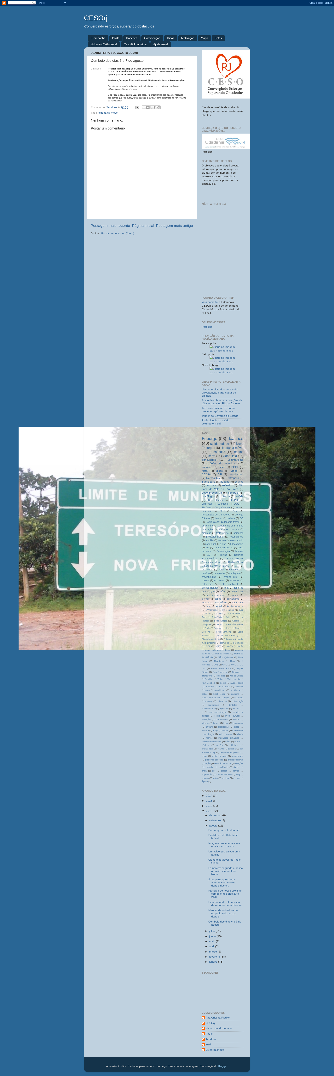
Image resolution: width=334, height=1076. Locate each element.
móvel (223, 591)
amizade (210, 686)
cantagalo (234, 573)
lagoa (225, 723)
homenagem (221, 719)
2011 (209, 810)
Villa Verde (207, 569)
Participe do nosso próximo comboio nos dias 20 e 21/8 (225, 893)
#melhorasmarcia (235, 606)
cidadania (238, 697)
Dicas (170, 38)
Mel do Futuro (222, 653)
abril (212, 946)
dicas (219, 470)
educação (207, 511)
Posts (115, 38)
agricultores (209, 459)
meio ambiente (225, 734)
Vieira (219, 679)
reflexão (227, 485)
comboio (233, 492)
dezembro (215, 815)
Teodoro (211, 1039)
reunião (209, 540)
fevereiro (215, 956)
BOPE (235, 467)
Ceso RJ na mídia (135, 44)
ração (207, 763)
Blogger (222, 1066)
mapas (225, 730)
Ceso (237, 628)
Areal (235, 511)
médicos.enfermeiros (212, 741)
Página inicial (143, 226)
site (214, 771)
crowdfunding (209, 577)
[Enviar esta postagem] (137, 107)
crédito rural (231, 577)
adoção (224, 481)
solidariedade (219, 443)
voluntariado (236, 540)
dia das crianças (229, 529)
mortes (209, 738)
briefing (206, 573)
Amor (204, 617)
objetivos (234, 745)
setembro (215, 820)
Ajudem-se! (160, 44)
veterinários (221, 602)
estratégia (207, 584)
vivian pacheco (215, 1049)
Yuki (208, 1044)
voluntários (237, 602)
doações (235, 438)
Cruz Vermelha (223, 632)
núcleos (205, 745)
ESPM (234, 500)
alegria (223, 683)
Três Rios (220, 676)
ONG (224, 665)
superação (207, 774)
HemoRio (224, 643)
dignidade (224, 708)
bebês (205, 694)
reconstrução (236, 536)
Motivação (187, 38)
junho (213, 936)
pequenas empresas (230, 752)
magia (215, 730)
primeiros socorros (214, 760)
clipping (208, 701)
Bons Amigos (220, 621)
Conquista (230, 456)
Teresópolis (217, 452)
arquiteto (239, 686)
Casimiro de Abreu (222, 628)
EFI (220, 474)
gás (213, 591)
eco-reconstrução (218, 712)
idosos (236, 719)
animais (206, 467)
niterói (237, 741)
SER (236, 566)
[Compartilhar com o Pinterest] (159, 107)
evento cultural (232, 716)
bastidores (235, 690)
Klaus (227, 650)
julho (212, 931)
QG (241, 518)
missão (240, 734)
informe (205, 723)
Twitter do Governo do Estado (220, 415)
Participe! (207, 326)
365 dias (218, 613)
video (222, 467)
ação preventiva (212, 492)
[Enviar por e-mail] (144, 107)
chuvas (239, 481)
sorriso (236, 771)
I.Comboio (223, 503)
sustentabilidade (224, 774)
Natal (205, 470)
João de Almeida (222, 463)
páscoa (225, 496)
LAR (209, 555)
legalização (223, 727)
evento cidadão (210, 587)
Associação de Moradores (216, 514)
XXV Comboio (208, 683)
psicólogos (208, 496)
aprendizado (224, 686)
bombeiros (234, 569)
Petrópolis (233, 478)
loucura (205, 730)
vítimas (236, 778)
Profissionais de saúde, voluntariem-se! (216, 422)
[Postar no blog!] (148, 107)
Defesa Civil (213, 478)
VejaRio (208, 679)
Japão (240, 646)
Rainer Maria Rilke (221, 668)
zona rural (210, 544)
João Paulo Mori (213, 650)
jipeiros (216, 723)
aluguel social (236, 683)
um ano (205, 778)
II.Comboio (238, 643)
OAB (216, 665)
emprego (206, 533)
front (226, 587)
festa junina (222, 533)
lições (236, 727)
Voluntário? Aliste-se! (104, 44)
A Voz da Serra (233, 613)
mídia (227, 741)
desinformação (209, 708)
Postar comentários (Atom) (117, 233)
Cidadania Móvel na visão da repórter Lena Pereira (225, 904)
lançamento (238, 723)
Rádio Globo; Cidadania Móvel (222, 522)
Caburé (235, 621)
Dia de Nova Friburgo (227, 635)
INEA (207, 646)
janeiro (213, 961)
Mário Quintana (225, 657)
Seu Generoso (220, 672)
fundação (206, 719)
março (213, 951)
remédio (209, 767)
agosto (213, 825)
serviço (222, 540)
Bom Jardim (215, 500)
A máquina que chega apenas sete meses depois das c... (221, 882)
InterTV (229, 646)
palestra (232, 749)
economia (219, 580)
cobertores (222, 701)
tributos (206, 602)
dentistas (233, 705)
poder (204, 756)
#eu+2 (219, 606)
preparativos (237, 756)
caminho (235, 694)
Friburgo (209, 438)
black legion (219, 694)
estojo (217, 716)
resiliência (223, 767)
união (215, 778)
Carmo (219, 624)
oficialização (207, 749)
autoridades (220, 690)
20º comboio (236, 544)
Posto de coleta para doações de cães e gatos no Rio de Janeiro (222, 402)
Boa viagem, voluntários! (223, 830)
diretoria (236, 708)
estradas (234, 580)
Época (205, 781)
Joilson (231, 518)
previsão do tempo (216, 595)
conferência (213, 705)
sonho (218, 599)
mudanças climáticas (228, 738)
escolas (211, 485)
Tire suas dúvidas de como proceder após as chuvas (218, 410)
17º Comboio (211, 610)
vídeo (234, 470)
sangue (235, 595)
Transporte (207, 676)
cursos (205, 580)
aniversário (208, 525)
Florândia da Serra (211, 639)
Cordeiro (206, 632)
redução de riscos (222, 763)
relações (239, 763)
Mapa (204, 38)
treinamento (233, 599)
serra (211, 456)
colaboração (237, 701)
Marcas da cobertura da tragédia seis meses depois (223, 913)
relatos (238, 452)
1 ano (223, 544)
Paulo (209, 1033)
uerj (238, 774)
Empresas (207, 503)
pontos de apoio (219, 756)
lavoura (209, 727)
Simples (235, 672)
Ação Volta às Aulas (221, 617)
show (204, 771)
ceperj (227, 697)
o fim (219, 745)
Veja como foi (210, 302)
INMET (218, 646)
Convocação (152, 38)
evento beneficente (228, 584)
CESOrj (95, 18)
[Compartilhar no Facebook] (155, 107)
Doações (131, 38)
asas (207, 690)
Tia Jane (206, 507)
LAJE (236, 503)
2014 (207, 613)
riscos (236, 767)
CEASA (206, 474)
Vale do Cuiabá (236, 676)
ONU (233, 665)
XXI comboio (233, 679)
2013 (241, 610)
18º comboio (228, 610)
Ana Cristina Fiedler (218, 1017)
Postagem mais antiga (174, 226)
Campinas (206, 624)
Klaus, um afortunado (219, 1028)
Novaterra (219, 661)
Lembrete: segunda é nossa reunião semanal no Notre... (225, 871)
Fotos (218, 38)
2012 (222, 511)
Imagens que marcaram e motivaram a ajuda (224, 845)
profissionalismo (214, 536)
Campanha (98, 38)
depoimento (236, 474)
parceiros (238, 533)
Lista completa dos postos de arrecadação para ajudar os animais (220, 392)
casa (237, 507)
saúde (239, 496)
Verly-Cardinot (222, 507)
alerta (221, 569)
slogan (224, 771)
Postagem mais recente (110, 226)
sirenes (206, 599)
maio (212, 941)
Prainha (223, 555)
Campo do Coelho (223, 547)
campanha (219, 573)
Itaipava (239, 551)
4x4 (207, 547)
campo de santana (211, 697)
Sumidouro (208, 481)
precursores (237, 591)
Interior (218, 518)
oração (220, 749)
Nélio (232, 661)
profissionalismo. (235, 760)
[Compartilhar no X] (151, 107)
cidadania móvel (108, 112)
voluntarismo (235, 459)
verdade (225, 778)
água (208, 606)
